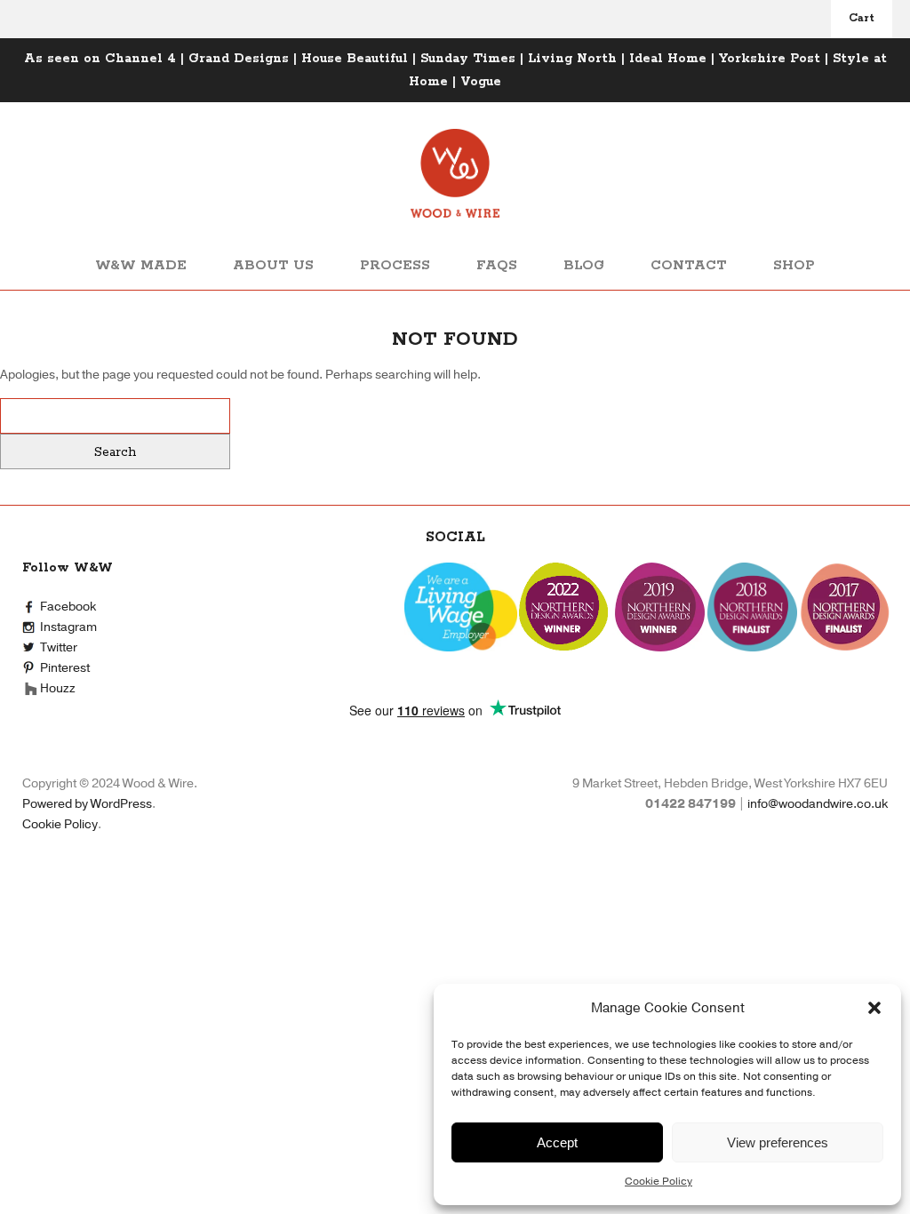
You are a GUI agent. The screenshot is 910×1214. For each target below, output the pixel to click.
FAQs (496, 265)
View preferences (777, 1142)
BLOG (583, 265)
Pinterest (65, 667)
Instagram (68, 627)
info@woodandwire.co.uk (817, 803)
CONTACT (689, 265)
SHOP (794, 265)
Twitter (58, 647)
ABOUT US (273, 265)
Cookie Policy (658, 1181)
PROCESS (395, 265)
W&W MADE (141, 265)
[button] (874, 1008)
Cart (861, 18)
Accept (557, 1142)
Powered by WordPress (87, 803)
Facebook (68, 606)
